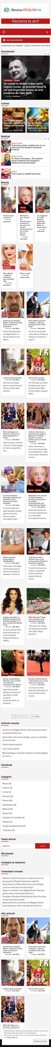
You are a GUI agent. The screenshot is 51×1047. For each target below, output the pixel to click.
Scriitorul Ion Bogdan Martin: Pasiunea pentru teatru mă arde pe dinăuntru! (12, 323)
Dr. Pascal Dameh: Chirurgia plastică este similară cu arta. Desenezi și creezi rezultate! (12, 499)
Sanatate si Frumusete (7, 267)
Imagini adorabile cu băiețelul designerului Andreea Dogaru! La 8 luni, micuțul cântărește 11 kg (12, 621)
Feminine (6, 896)
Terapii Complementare (12, 826)
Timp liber (39, 315)
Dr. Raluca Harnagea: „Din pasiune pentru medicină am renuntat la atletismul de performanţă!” (27, 160)
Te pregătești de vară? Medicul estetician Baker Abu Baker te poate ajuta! (42, 221)
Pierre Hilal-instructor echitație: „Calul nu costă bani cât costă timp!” (37, 323)
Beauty (6, 207)
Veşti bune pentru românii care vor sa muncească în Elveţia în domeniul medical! (28, 147)
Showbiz (6, 612)
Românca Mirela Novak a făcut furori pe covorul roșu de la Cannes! (38, 681)
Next (37, 716)
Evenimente (8, 80)
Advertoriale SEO (9, 902)
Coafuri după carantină (8, 217)
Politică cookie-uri (12, 1037)
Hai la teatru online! (36, 378)
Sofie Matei (16, 96)
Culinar (6, 118)
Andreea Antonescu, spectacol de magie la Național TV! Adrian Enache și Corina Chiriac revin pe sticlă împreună (37, 436)
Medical (14, 143)
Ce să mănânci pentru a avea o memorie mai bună (37, 125)
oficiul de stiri (8, 884)
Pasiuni (16, 80)
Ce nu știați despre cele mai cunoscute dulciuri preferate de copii (14, 124)
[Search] (47, 32)
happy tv (6, 890)
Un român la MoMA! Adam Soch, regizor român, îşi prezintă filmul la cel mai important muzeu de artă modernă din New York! (25, 88)
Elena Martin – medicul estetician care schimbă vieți (8, 277)
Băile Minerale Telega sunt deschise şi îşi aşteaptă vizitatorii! (37, 619)
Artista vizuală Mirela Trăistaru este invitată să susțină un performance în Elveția (12, 682)
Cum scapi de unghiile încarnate (26, 174)
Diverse (5, 800)
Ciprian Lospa (18, 130)
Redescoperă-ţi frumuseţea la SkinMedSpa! (9, 559)
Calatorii (31, 612)
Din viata (6, 313)
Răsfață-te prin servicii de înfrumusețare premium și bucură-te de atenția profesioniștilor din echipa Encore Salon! (26, 225)
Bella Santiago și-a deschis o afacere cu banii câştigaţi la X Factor (11, 435)
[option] (25, 78)
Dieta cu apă (25, 273)
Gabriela (5, 878)
